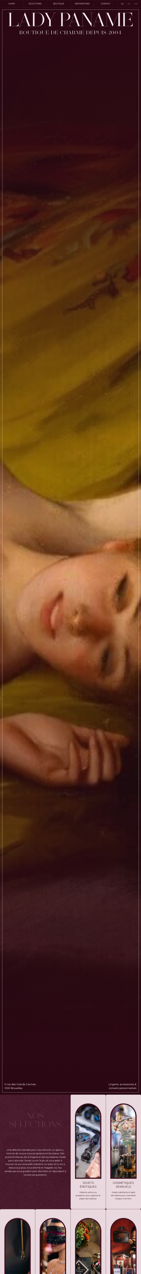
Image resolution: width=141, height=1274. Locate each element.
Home (11, 3)
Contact (105, 3)
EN (136, 4)
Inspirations (82, 3)
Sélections (35, 3)
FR (122, 4)
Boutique (58, 3)
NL (129, 4)
